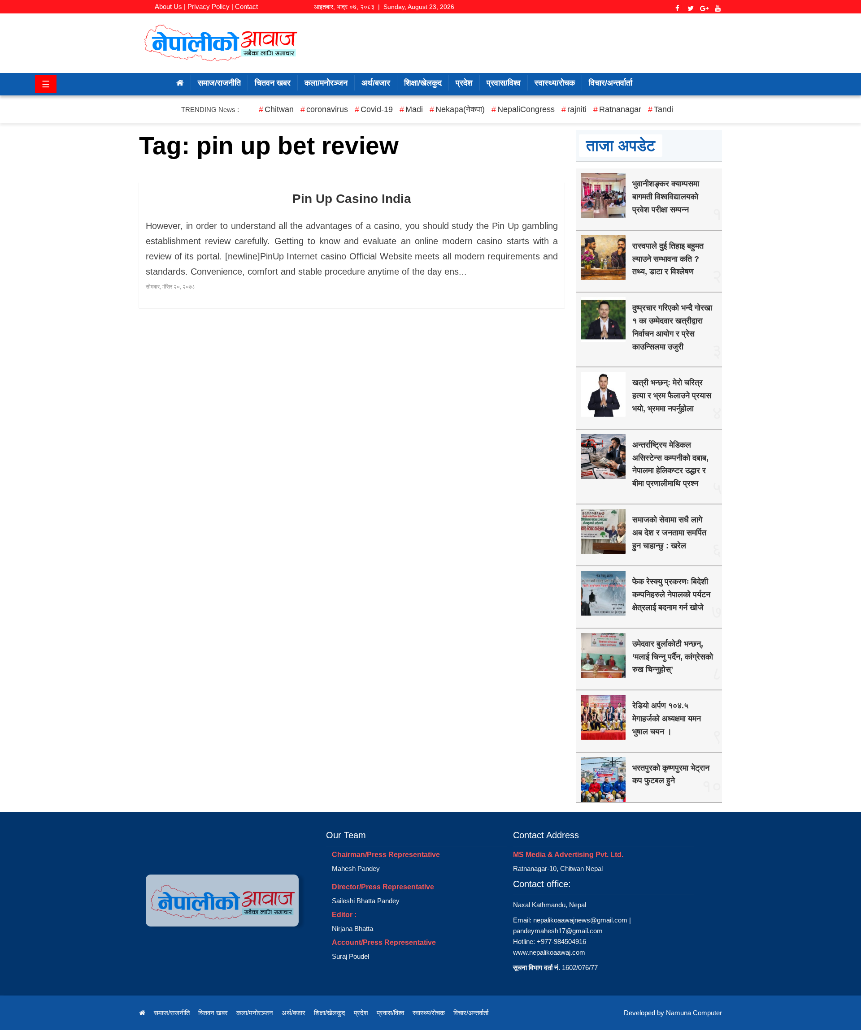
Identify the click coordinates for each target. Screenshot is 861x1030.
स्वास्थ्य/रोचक (555, 82)
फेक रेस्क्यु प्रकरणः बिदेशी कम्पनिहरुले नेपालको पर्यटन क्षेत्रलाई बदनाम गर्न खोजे (671, 594)
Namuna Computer (694, 1013)
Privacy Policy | (210, 6)
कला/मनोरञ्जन (326, 82)
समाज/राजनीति (219, 82)
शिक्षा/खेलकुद (423, 82)
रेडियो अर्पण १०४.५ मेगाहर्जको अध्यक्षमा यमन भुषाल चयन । (666, 718)
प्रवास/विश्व (504, 82)
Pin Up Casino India (351, 199)
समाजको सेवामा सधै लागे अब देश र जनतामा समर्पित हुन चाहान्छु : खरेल (669, 532)
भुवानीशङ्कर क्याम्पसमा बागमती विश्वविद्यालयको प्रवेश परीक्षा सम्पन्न (665, 196)
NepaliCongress (526, 109)
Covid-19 (377, 109)
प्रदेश (464, 82)
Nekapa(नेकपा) (460, 109)
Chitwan (279, 109)
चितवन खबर (273, 82)
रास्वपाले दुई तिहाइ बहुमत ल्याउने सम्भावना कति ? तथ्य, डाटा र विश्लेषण (668, 258)
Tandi (663, 109)
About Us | (170, 6)
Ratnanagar (620, 109)
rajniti (577, 109)
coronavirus (327, 109)
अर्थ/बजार (375, 82)
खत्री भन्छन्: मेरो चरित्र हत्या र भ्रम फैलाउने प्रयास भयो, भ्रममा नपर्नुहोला (671, 395)
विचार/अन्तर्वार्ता (610, 82)
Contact (246, 6)
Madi (414, 109)
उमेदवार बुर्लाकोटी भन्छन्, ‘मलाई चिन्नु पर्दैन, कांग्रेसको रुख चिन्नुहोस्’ (672, 656)
